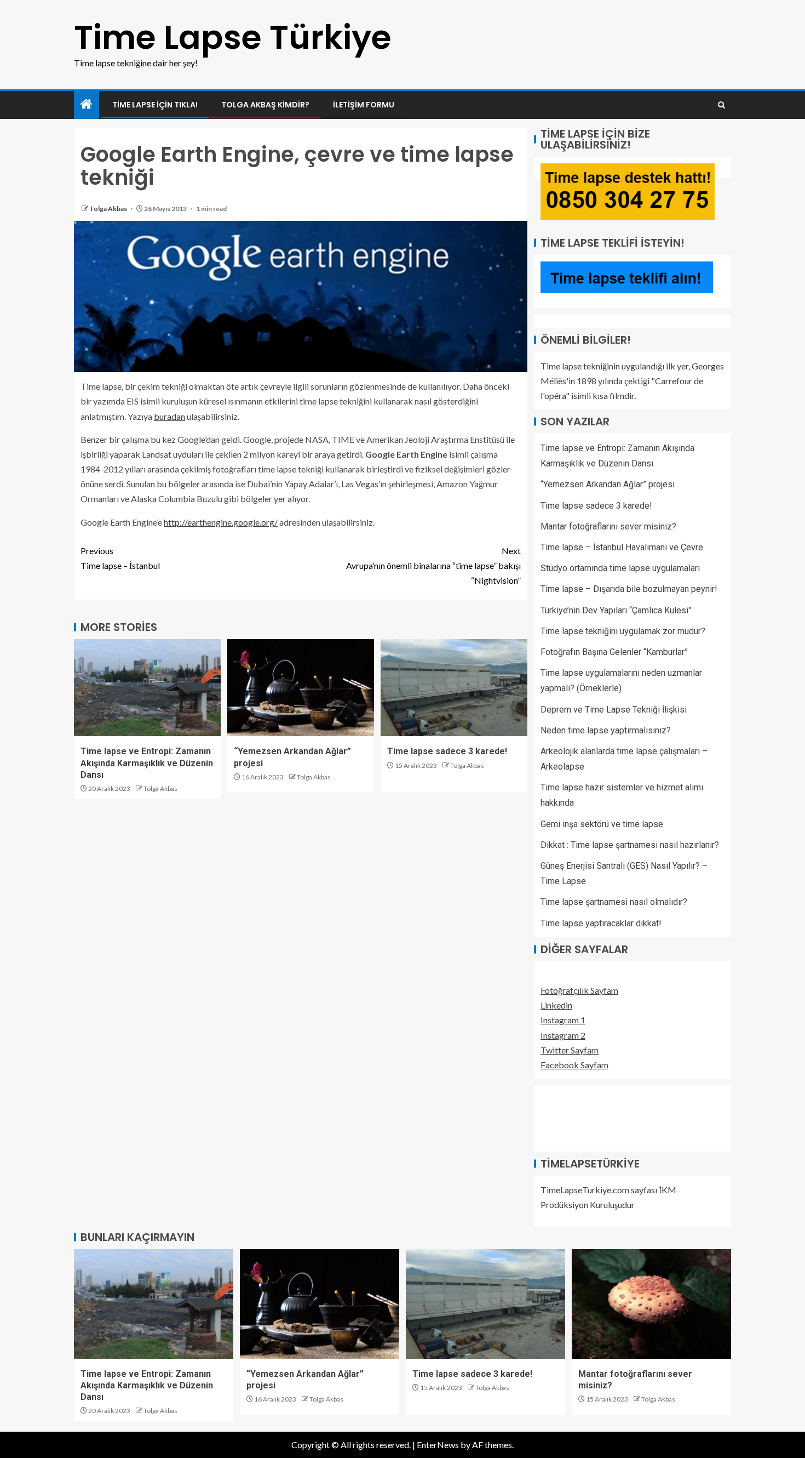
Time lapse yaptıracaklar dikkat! (601, 923)
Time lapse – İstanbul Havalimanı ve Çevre (621, 547)
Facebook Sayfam (574, 1065)
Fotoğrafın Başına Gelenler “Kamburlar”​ (614, 652)
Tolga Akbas (108, 208)
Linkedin (556, 1005)
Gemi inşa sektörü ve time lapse (601, 824)
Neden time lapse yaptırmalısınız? (605, 730)
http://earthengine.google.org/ (221, 522)
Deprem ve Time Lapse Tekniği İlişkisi (613, 709)
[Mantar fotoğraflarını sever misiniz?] (651, 1304)
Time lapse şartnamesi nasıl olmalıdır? (613, 902)
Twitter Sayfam (569, 1050)
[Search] (721, 105)
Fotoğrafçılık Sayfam (579, 990)
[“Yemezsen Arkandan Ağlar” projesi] (300, 687)
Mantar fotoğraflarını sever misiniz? (608, 526)
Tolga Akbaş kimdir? (265, 104)
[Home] (87, 104)
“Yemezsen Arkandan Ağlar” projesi (607, 484)
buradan (169, 416)
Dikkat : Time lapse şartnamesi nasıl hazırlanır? (629, 845)
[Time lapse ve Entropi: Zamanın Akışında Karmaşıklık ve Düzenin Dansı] (147, 687)
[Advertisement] (595, 1116)
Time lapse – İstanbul (120, 558)
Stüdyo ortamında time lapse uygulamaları (620, 568)
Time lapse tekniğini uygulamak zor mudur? (622, 631)
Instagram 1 (562, 1020)
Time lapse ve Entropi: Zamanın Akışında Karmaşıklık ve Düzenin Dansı (147, 763)
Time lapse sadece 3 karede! (447, 751)
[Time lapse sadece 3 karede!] (454, 687)
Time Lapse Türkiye (233, 37)
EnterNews (438, 1444)
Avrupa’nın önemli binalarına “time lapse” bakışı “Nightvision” (433, 565)
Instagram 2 (562, 1035)
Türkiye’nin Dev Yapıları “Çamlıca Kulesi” (616, 610)
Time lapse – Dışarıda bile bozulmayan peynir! (628, 589)
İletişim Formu (363, 104)
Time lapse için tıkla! (155, 104)
